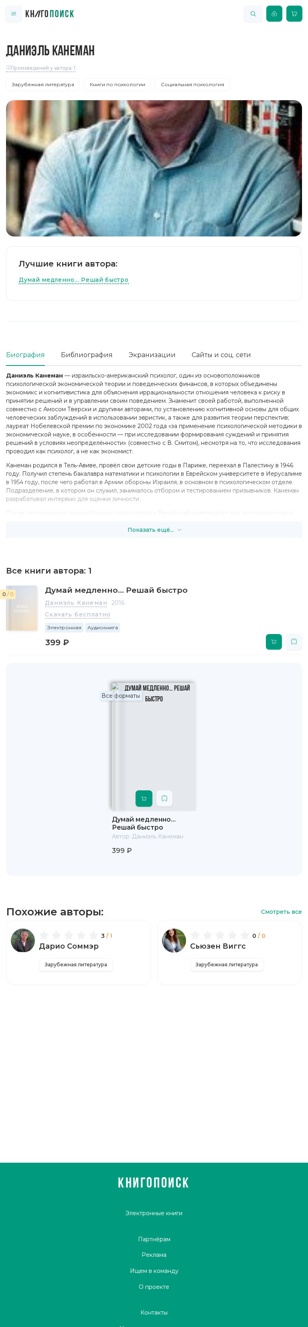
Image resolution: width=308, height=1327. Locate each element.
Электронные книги (154, 1213)
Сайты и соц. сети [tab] (221, 355)
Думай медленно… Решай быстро (74, 279)
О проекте (154, 1287)
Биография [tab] (25, 355)
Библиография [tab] (87, 355)
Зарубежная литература (43, 84)
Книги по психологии (117, 84)
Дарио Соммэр (69, 946)
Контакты (154, 1312)
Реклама (154, 1254)
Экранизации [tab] (152, 355)
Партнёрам (154, 1239)
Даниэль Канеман (76, 602)
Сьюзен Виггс (218, 946)
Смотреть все (281, 912)
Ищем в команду (154, 1270)
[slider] (70, 935)
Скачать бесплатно (78, 614)
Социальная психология (192, 84)
